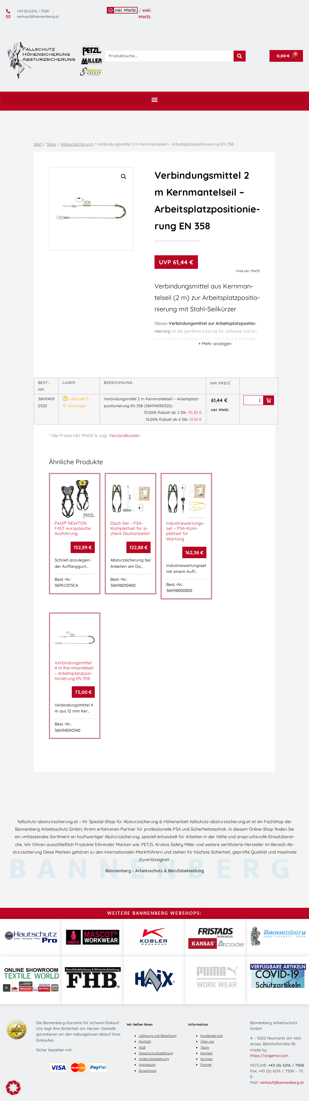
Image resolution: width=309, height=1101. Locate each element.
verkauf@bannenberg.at (282, 1082)
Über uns (207, 1041)
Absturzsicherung (77, 144)
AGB (142, 1047)
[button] (154, 100)
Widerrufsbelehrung (154, 1059)
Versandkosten (124, 435)
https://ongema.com (269, 1055)
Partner (206, 1064)
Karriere (206, 1053)
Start (38, 144)
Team (204, 1047)
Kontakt (145, 1041)
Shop (51, 144)
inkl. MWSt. (126, 10)
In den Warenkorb (268, 400)
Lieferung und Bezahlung (158, 1035)
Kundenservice (211, 1035)
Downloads (147, 1070)
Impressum (147, 1064)
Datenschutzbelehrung (156, 1053)
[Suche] (240, 56)
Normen (206, 1059)
